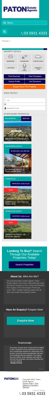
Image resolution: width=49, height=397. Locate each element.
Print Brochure (14, 76)
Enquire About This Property (24, 87)
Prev (39, 369)
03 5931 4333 (35, 33)
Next (42, 369)
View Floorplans (35, 76)
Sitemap (26, 387)
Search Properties (24, 264)
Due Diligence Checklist (30, 384)
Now (25, 320)
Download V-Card (13, 108)
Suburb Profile (14, 81)
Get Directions (35, 81)
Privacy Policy (28, 383)
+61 (8, 100)
